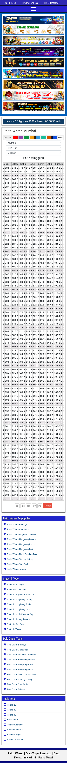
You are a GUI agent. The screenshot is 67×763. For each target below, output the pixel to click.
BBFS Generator (51, 3)
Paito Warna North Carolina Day (22, 554)
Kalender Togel (14, 734)
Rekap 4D (11, 715)
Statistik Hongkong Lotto (18, 609)
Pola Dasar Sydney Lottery (19, 679)
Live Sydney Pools (30, 3)
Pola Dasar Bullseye (16, 645)
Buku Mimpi (12, 719)
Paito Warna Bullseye (17, 524)
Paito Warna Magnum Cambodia (22, 534)
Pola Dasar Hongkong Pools (20, 664)
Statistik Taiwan (14, 629)
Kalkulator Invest (15, 739)
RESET (8, 138)
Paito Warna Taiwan (16, 569)
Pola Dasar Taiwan (16, 689)
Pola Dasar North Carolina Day (21, 674)
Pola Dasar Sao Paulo (17, 684)
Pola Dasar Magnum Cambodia (21, 654)
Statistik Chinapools (16, 589)
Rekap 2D (11, 705)
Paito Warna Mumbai (19, 131)
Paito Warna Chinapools (18, 529)
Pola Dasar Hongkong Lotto (20, 669)
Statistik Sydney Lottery (18, 619)
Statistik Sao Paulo (16, 624)
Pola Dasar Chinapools (17, 650)
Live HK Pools (10, 3)
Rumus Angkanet (15, 724)
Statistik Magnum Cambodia (20, 594)
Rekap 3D (11, 710)
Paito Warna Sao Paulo (18, 564)
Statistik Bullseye (15, 584)
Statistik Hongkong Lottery (19, 599)
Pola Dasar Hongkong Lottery (21, 659)
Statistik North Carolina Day (20, 614)
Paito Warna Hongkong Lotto (20, 549)
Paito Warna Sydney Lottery (20, 559)
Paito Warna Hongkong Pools (21, 544)
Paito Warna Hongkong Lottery (21, 539)
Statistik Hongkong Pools (19, 604)
